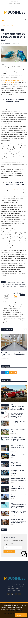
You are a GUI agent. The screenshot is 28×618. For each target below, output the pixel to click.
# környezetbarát (21, 282)
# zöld (3, 284)
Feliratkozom (9, 552)
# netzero (8, 284)
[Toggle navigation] (2, 20)
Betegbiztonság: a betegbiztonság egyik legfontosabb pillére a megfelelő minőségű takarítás (13, 354)
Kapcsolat (11, 3)
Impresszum (17, 3)
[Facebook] (9, 6)
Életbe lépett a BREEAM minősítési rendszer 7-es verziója (17, 447)
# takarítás (21, 286)
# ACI (3, 286)
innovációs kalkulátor (14, 190)
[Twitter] (14, 6)
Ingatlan (3, 429)
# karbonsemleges (16, 284)
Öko (12, 25)
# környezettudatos (11, 282)
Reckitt (4, 190)
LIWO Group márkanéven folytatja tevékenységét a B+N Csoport (17, 439)
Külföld (3, 503)
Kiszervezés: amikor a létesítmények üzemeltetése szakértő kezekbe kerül (18, 521)
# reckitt (15, 286)
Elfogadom (21, 615)
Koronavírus (6, 336)
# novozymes (9, 286)
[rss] (17, 6)
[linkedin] (11, 6)
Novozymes (5, 107)
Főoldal (3, 25)
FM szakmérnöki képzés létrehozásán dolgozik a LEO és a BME (18, 472)
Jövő (2, 413)
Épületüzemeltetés (8, 389)
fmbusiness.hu (6, 43)
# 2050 (23, 284)
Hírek (7, 25)
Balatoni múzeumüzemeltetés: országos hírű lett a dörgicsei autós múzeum (13, 395)
